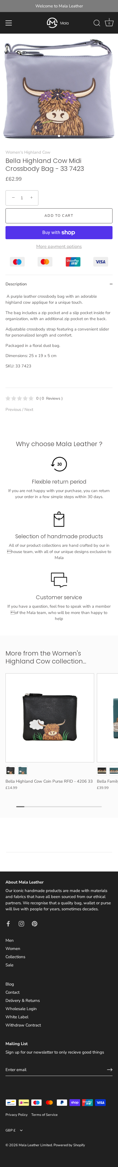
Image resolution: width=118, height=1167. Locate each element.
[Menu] (9, 23)
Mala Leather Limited (35, 1145)
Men (9, 940)
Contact (12, 992)
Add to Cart (59, 215)
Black (10, 771)
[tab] (59, 340)
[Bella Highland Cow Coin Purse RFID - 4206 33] (50, 718)
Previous (13, 409)
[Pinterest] (34, 923)
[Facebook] (8, 923)
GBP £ (10, 1130)
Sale (9, 965)
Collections (15, 957)
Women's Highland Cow (27, 152)
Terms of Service (44, 1114)
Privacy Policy (16, 1114)
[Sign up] (110, 1069)
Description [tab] (16, 284)
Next (28, 409)
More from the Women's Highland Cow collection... (45, 657)
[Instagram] (21, 923)
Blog (9, 984)
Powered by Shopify (69, 1145)
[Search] (97, 24)
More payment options (59, 247)
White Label (16, 1017)
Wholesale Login (21, 1008)
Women (12, 948)
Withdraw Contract (23, 1025)
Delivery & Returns (22, 1000)
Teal (22, 771)
